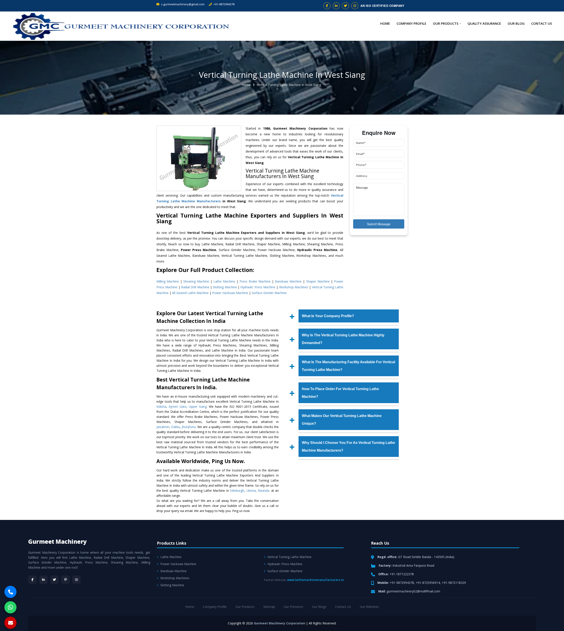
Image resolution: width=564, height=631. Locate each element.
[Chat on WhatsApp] (10, 607)
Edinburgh (237, 490)
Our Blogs (319, 607)
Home (385, 23)
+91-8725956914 (428, 583)
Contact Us (541, 23)
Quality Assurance (484, 23)
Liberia (251, 490)
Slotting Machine (225, 287)
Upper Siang (198, 406)
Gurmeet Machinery (57, 541)
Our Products (445, 23)
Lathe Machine (224, 281)
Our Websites (369, 607)
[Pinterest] (65, 579)
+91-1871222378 (402, 574)
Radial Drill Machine (195, 287)
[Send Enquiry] (10, 623)
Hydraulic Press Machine (257, 287)
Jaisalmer (162, 427)
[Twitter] (54, 579)
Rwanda (263, 490)
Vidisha (161, 406)
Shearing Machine (196, 281)
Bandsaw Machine (288, 281)
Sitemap (269, 607)
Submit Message (378, 224)
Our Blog (516, 23)
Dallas (175, 427)
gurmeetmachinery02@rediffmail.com (413, 591)
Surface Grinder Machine (269, 293)
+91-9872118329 (454, 583)
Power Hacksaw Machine (230, 293)
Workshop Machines (293, 287)
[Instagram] (76, 579)
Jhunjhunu (189, 427)
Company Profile (411, 23)
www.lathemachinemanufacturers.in (315, 580)
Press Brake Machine (255, 281)
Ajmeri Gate (177, 406)
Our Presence (293, 607)
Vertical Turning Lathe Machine (289, 557)
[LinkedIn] (43, 579)
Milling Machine (167, 281)
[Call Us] (10, 592)
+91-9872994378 (223, 4)
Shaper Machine (318, 281)
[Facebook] (32, 579)
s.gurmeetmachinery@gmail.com (182, 4)
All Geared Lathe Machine (190, 293)
